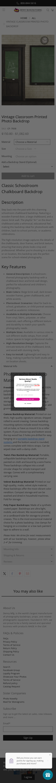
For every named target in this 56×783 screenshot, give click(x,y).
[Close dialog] (40, 377)
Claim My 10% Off (28, 399)
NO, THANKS (28, 403)
